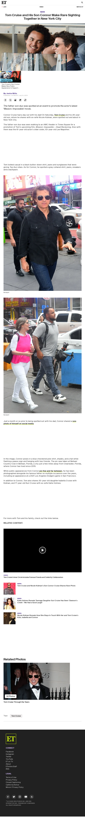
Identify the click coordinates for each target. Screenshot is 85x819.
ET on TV (9, 761)
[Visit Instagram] (20, 797)
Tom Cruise (59, 115)
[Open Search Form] (82, 3)
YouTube (9, 759)
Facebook (10, 751)
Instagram (10, 754)
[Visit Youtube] (26, 797)
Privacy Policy (11, 780)
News (42, 12)
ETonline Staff (11, 766)
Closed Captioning (13, 782)
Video (41, 7)
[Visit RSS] (32, 797)
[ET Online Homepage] (5, 2)
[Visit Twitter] (14, 797)
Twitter (8, 756)
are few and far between (50, 471)
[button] (42, 550)
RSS (7, 769)
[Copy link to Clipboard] (25, 100)
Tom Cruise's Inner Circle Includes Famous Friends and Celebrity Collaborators (33, 577)
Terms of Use (11, 777)
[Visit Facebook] (8, 797)
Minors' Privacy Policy (15, 787)
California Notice (12, 785)
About (8, 764)
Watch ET (80, 7)
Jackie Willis (11, 93)
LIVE (4, 7)
